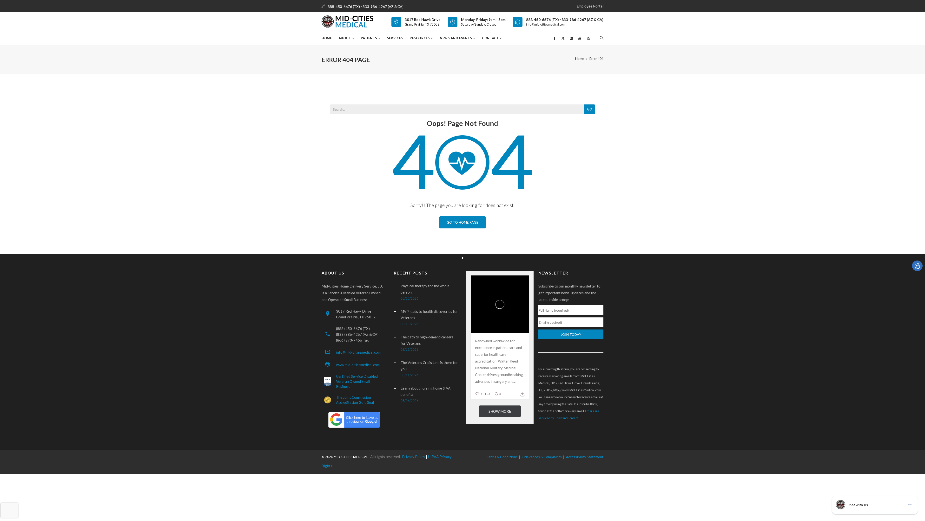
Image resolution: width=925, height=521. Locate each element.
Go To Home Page (462, 222)
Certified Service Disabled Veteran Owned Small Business (357, 381)
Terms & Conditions (502, 457)
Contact (491, 38)
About (345, 38)
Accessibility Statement (584, 457)
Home (327, 38)
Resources (420, 38)
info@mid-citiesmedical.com (546, 24)
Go (589, 109)
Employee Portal (590, 6)
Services (395, 38)
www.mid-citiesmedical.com (358, 365)
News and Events (456, 38)
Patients (369, 38)
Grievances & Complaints (542, 457)
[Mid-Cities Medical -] (349, 21)
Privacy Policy (413, 456)
